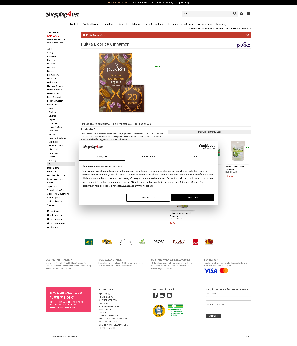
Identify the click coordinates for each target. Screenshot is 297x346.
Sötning (52, 160)
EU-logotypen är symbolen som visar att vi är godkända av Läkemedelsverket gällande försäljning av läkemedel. (172, 264)
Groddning (53, 131)
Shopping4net (194, 28)
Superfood (52, 186)
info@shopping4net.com (62, 308)
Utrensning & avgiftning (58, 194)
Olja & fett (54, 149)
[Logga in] (241, 14)
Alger (49, 49)
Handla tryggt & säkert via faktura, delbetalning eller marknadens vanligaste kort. (225, 263)
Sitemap (73, 337)
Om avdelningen (57, 223)
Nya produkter (56, 39)
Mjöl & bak (53, 142)
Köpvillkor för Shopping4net (114, 319)
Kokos (52, 134)
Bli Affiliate (105, 309)
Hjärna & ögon (54, 90)
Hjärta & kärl (53, 93)
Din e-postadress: (215, 304)
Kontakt (103, 303)
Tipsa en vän (144, 124)
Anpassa (146, 197)
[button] (248, 14)
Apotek (123, 24)
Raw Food (53, 153)
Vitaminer (52, 205)
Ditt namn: (211, 294)
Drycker (52, 119)
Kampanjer (222, 24)
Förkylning (52, 82)
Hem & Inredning (153, 24)
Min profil (104, 294)
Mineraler (51, 171)
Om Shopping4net (108, 322)
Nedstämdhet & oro (56, 175)
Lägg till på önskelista (97, 124)
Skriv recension (123, 124)
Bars (51, 108)
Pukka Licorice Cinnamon (241, 28)
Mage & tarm (53, 168)
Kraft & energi (54, 97)
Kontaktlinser (90, 24)
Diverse (52, 116)
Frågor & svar (55, 215)
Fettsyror (52, 64)
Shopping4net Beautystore (113, 325)
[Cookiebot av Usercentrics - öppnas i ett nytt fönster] (201, 146)
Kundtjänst (54, 211)
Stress (50, 183)
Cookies (103, 312)
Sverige (246, 337)
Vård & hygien (54, 197)
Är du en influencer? (110, 306)
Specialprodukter (55, 179)
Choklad (52, 112)
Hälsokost (108, 24)
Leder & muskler (55, 101)
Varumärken (205, 24)
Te (227, 28)
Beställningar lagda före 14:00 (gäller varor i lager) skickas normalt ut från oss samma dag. (121, 263)
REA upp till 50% (117, 2)
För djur (50, 71)
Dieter (50, 60)
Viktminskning (54, 201)
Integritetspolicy (108, 316)
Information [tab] (148, 156)
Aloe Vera (51, 56)
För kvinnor (52, 75)
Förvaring (53, 123)
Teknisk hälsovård (56, 190)
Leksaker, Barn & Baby (180, 24)
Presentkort (55, 43)
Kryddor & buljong (57, 138)
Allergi (50, 52)
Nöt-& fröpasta (56, 145)
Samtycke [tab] (102, 156)
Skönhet (73, 24)
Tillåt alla (193, 197)
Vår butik (54, 227)
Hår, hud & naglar (55, 86)
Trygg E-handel (107, 328)
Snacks (52, 157)
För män (51, 78)
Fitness (136, 24)
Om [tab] (195, 156)
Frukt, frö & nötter (57, 127)
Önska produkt (56, 219)
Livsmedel (219, 28)
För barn (51, 67)
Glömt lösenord (108, 300)
